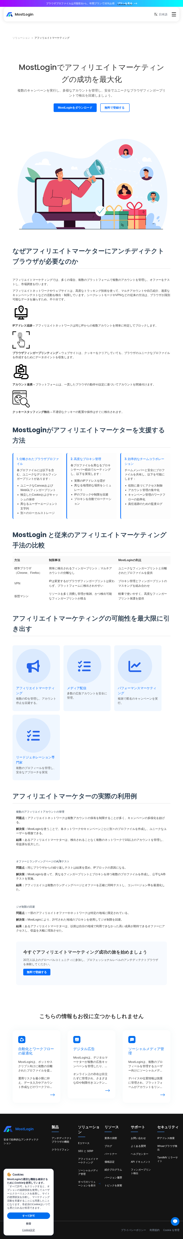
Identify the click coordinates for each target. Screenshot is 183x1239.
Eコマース (84, 1143)
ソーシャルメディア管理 (88, 1172)
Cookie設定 (28, 1229)
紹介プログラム (113, 1169)
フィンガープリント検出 (141, 1171)
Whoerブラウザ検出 (167, 1147)
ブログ (108, 1145)
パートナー (111, 1153)
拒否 (28, 1223)
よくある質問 (138, 1145)
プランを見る (124, 3)
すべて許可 (28, 1215)
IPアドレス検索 (166, 1138)
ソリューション (21, 37)
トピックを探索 (113, 1185)
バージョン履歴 (113, 1177)
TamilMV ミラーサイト (167, 1159)
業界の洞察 (111, 1138)
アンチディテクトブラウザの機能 (62, 1139)
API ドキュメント (140, 1161)
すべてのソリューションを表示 (87, 1183)
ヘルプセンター (139, 1153)
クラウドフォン (60, 1149)
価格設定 (110, 1161)
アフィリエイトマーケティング (88, 1160)
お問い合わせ (138, 1138)
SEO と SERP (85, 1150)
